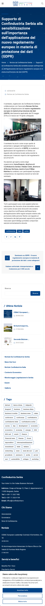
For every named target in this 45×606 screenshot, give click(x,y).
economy (19, 430)
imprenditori (9, 442)
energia (28, 430)
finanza (21, 438)
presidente (8, 455)
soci (6, 459)
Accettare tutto (22, 590)
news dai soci (27, 451)
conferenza (20, 417)
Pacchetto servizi (8, 569)
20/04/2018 (11, 91)
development (23, 426)
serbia (26, 231)
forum (29, 438)
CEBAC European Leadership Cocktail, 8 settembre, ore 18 (22, 312)
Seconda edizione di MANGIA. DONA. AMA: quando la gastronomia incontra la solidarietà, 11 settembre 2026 (22, 339)
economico (9, 430)
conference (9, 417)
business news (26, 413)
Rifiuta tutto (22, 601)
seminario (19, 455)
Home (4, 63)
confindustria (10, 231)
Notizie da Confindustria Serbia (21, 63)
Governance (6, 518)
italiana (26, 446)
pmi (36, 451)
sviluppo (26, 459)
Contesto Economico (13, 372)
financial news (10, 438)
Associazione (6, 514)
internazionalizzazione (24, 442)
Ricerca (8, 288)
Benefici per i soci (8, 566)
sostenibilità (15, 459)
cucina (7, 426)
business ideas (28, 409)
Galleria (8, 388)
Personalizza (22, 596)
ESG (35, 430)
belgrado (29, 405)
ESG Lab (8, 434)
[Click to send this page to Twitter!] (11, 237)
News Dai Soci (10, 362)
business (17, 409)
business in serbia (11, 413)
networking (9, 451)
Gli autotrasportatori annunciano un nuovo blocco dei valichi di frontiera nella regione (22, 326)
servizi (36, 455)
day (14, 426)
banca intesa (18, 405)
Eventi (7, 383)
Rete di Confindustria (9, 521)
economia (34, 426)
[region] (22, 588)
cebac (36, 413)
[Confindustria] (22, 4)
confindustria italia (11, 422)
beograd (8, 409)
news (18, 451)
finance (24, 434)
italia (19, 231)
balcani (7, 405)
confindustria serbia (28, 422)
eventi (16, 434)
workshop (35, 459)
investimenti (9, 446)
